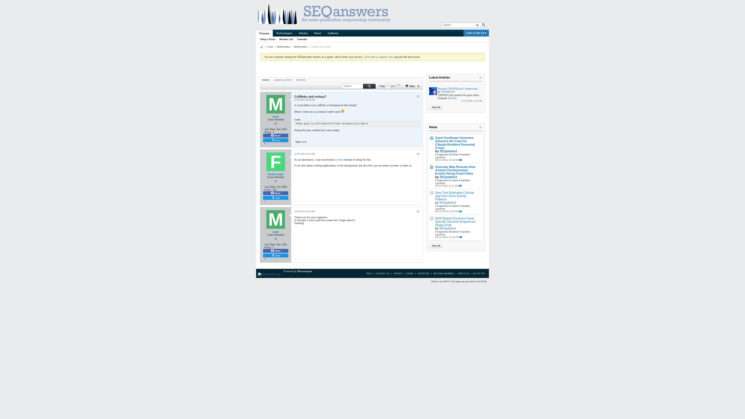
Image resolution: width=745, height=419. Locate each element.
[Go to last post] (460, 160)
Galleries (333, 33)
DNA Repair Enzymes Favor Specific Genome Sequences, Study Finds (455, 222)
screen (339, 159)
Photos (300, 80)
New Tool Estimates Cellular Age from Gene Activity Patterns (454, 196)
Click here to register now (378, 56)
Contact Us (383, 273)
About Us (463, 273)
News (317, 33)
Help (369, 273)
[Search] (483, 25)
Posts (265, 80)
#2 (418, 154)
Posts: (268, 132)
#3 (418, 211)
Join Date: (270, 129)
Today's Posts (267, 39)
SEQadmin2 (448, 91)
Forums (264, 33)
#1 (418, 96)
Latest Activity (283, 80)
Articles (303, 33)
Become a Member (443, 273)
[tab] (265, 80)
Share (278, 135)
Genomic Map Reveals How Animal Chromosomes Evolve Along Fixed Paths (455, 170)
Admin (410, 273)
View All (436, 107)
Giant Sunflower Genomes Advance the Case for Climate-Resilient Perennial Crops (455, 142)
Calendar (302, 39)
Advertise (423, 273)
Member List (286, 39)
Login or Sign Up (475, 33)
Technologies (284, 33)
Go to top (479, 273)
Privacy (398, 273)
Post (277, 140)
